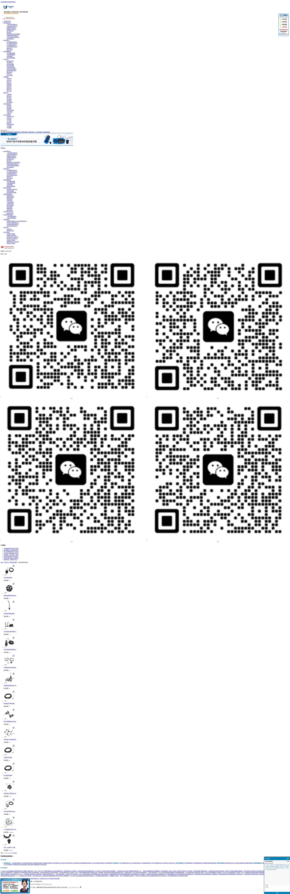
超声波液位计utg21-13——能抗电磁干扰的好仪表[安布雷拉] (26, 874)
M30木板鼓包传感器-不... (10, 631)
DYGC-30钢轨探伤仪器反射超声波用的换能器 (253, 872)
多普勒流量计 (17, 132)
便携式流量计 (24, 132)
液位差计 (9, 32)
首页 (2, 562)
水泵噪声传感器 (8, 757)
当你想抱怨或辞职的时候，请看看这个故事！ (107, 875)
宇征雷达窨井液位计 (12, 226)
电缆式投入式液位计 (12, 238)
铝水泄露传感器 (8, 775)
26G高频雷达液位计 (12, 42)
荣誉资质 (9, 123)
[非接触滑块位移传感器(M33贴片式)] (9, 665)
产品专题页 (10, 111)
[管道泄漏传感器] (9, 683)
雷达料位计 (10, 48)
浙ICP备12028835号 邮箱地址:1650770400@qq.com (38, 884)
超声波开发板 (10, 230)
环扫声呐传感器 (8, 577)
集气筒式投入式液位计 (13, 237)
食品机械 (9, 84)
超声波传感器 (10, 65)
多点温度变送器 (11, 234)
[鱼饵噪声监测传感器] (9, 701)
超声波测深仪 (10, 38)
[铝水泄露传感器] (9, 773)
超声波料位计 (10, 31)
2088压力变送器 (11, 240)
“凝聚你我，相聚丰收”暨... (11, 559)
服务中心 (6, 92)
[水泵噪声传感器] (9, 755)
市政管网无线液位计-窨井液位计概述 (178, 875)
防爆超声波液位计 (11, 29)
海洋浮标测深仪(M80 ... (10, 811)
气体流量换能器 (11, 54)
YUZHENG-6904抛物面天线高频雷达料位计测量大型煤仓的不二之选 (19, 871)
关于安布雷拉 (7, 115)
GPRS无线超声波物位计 (13, 37)
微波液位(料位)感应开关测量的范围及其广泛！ (129, 871)
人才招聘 (9, 126)
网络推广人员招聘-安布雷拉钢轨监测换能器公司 (153, 874)
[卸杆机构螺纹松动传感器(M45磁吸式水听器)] (9, 719)
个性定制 (9, 94)
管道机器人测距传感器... (10, 739)
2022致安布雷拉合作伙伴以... (11, 553)
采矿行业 (9, 81)
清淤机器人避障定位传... (10, 793)
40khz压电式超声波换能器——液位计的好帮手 (145, 872)
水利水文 (9, 80)
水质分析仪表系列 (11, 69)
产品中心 (6, 59)
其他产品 (9, 73)
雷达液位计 (7, 40)
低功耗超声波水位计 (12, 189)
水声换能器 (10, 56)
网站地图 (8, 2)
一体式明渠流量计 (11, 216)
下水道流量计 (38, 132)
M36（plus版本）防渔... (10, 847)
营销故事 (9, 108)
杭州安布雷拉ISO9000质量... (11, 556)
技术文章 (9, 107)
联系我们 (13, 2)
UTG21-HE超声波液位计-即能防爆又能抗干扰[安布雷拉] (94, 874)
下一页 (12, 853)
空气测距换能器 (11, 53)
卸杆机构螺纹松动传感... (10, 721)
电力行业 (9, 91)
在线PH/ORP (10, 213)
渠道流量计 (32, 132)
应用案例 (6, 77)
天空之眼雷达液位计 (12, 46)
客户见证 (9, 97)
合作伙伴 (9, 118)
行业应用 (31, 878)
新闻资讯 (9, 105)
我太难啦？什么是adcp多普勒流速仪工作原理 (228, 872)
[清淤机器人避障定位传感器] (9, 791)
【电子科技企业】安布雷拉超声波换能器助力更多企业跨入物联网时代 (51, 875)
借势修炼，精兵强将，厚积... (11, 554)
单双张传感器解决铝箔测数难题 (151, 871)
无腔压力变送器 (11, 243)
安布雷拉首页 (7, 21)
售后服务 (9, 100)
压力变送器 (10, 75)
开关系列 (9, 229)
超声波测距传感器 (11, 192)
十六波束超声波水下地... (10, 829)
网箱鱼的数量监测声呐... (10, 595)
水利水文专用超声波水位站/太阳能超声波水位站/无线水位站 (151, 875)
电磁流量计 (10, 208)
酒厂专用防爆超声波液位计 (127, 875)
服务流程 (9, 96)
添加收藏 (3, 2)
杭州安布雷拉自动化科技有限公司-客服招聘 (205, 874)
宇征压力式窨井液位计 (13, 222)
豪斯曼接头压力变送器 (13, 241)
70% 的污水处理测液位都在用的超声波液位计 (82, 875)
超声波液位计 (7, 23)
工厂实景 (9, 121)
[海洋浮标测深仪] (9, 809)
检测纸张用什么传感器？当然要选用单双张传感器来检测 (79, 871)
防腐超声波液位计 (11, 27)
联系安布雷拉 (10, 124)
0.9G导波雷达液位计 (12, 43)
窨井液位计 (10, 72)
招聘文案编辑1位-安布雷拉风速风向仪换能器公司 (180, 874)
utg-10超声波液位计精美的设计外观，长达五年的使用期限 (200, 872)
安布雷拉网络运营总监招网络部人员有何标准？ (230, 874)
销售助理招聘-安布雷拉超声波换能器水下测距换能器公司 (124, 874)
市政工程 (9, 86)
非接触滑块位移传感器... (10, 667)
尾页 (15, 853)
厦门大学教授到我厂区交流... (11, 551)
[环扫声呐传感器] (9, 575)
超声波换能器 (7, 51)
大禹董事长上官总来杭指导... (11, 550)
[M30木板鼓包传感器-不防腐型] (9, 629)
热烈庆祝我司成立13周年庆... (11, 558)
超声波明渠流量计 (11, 70)
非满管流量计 (10, 203)
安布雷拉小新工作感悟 (25, 875)
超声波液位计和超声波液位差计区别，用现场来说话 (118, 872)
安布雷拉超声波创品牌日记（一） (10, 875)
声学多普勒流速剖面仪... (10, 649)
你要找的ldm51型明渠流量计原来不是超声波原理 (26, 872)
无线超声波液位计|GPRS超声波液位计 (17, 221)
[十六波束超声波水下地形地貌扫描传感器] (9, 827)
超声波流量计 (10, 205)
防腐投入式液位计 (11, 235)
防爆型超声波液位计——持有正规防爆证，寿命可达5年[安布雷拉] (60, 874)
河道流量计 (10, 200)
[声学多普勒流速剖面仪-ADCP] (9, 647)
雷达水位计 (10, 50)
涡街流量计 (10, 207)
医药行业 (9, 88)
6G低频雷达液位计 (12, 45)
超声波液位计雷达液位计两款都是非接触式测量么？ (258, 871)
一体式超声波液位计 (12, 24)
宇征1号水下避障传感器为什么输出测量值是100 (50, 871)
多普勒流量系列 (11, 67)
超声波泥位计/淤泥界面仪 (13, 34)
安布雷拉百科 (10, 110)
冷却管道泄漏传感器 (9, 613)
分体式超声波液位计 (12, 26)
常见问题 (9, 99)
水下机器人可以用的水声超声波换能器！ (106, 871)
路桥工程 (9, 89)
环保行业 (9, 78)
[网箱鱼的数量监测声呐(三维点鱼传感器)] (9, 593)
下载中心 (9, 113)
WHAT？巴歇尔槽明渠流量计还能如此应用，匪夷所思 (89, 872)
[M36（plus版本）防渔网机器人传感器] (9, 845)
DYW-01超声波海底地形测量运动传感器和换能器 (171, 872)
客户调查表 (10, 102)
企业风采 (9, 119)
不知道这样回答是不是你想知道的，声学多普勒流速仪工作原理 (57, 872)
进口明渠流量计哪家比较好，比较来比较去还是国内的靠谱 (208, 871)
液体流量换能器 (11, 57)
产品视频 (9, 127)
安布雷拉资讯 (7, 104)
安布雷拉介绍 (10, 116)
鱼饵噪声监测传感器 (9, 703)
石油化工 (9, 83)
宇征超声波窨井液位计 (13, 224)
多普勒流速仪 (9, 132)
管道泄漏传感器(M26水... (10, 685)
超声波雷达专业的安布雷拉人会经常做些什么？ (256, 874)
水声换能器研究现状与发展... (11, 548)
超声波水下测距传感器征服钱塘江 (234, 871)
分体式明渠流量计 (11, 218)
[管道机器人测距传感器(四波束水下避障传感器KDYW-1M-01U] (9, 737)
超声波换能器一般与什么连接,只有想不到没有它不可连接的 (176, 871)
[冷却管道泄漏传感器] (9, 611)
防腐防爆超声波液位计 (13, 35)
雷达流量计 (10, 210)
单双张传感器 (10, 191)
